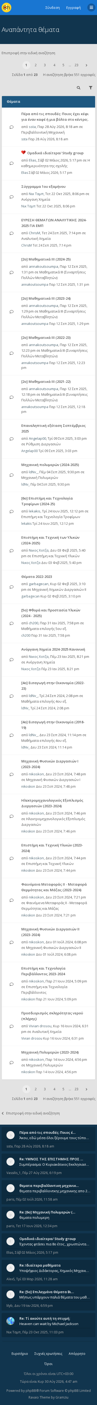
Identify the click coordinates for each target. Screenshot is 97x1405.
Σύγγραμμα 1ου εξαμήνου (43, 186)
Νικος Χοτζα (38, 550)
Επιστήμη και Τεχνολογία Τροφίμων (50, 516)
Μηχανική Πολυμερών (39, 477)
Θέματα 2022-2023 (36, 576)
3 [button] (45, 65)
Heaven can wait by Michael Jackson (48, 1323)
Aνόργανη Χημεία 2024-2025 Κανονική (53, 649)
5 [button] (63, 65)
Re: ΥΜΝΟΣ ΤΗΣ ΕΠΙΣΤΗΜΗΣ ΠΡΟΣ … (51, 1159)
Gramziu (62, 1397)
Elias (32, 160)
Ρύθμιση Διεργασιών (43, 444)
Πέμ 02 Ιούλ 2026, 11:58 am (37, 1199)
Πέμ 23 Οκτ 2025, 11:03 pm (43, 1332)
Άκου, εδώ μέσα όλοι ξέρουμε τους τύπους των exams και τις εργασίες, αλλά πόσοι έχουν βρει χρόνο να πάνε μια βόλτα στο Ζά (55, 1137)
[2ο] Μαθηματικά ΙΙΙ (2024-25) (46, 259)
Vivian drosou (40, 1026)
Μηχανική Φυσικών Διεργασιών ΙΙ (53, 947)
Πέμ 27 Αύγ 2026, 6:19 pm (42, 1173)
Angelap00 (37, 438)
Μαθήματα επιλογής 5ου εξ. (44, 628)
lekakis (34, 511)
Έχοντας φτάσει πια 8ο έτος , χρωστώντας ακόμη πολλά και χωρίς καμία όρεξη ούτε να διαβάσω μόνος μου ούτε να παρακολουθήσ (55, 1244)
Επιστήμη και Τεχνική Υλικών (55, 555)
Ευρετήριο (20, 1353)
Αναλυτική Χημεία (36, 238)
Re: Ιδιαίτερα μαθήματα (40, 1265)
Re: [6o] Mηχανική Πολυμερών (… (47, 1212)
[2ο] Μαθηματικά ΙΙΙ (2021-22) (46, 381)
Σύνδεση (53, 7)
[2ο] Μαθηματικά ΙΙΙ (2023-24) (46, 298)
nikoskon (36, 774)
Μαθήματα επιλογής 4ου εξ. (44, 701)
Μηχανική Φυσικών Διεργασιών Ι (53, 779)
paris (10, 1199)
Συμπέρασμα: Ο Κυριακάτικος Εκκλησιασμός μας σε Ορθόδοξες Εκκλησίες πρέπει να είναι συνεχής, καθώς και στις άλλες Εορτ (55, 1164)
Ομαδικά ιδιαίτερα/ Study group (55, 153)
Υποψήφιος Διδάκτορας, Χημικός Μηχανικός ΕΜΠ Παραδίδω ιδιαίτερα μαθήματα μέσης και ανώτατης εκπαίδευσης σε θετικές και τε (55, 1270)
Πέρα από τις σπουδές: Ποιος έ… (47, 1132)
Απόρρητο (77, 1353)
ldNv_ (33, 471)
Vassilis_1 (13, 1173)
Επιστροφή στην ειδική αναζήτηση (28, 53)
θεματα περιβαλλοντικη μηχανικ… (49, 1185)
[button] (86, 65)
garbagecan (38, 583)
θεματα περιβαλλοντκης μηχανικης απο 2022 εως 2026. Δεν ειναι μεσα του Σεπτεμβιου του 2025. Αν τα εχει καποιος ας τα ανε (55, 1190)
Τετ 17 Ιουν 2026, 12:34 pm (36, 1226)
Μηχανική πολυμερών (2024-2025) (50, 464)
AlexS (10, 1279)
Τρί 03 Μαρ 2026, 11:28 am (37, 1279)
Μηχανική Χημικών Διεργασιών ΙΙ (59, 589)
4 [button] (54, 65)
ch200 (33, 623)
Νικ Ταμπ (36, 193)
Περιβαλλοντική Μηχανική (43, 132)
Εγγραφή (73, 7)
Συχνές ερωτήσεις (48, 1353)
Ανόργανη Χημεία (35, 199)
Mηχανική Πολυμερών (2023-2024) (50, 1052)
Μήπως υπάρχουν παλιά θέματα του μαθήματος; (55, 1297)
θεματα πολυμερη (34, 1217)
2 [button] (36, 65)
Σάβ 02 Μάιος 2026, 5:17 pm (36, 1252)
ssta (32, 126)
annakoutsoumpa (43, 266)
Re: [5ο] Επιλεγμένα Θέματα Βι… (46, 1291)
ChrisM (34, 232)
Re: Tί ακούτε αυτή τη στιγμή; (44, 1318)
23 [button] (76, 65)
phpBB (31, 1390)
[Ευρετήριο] (6, 7)
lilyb (9, 1305)
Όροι (48, 1364)
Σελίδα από (24, 74)
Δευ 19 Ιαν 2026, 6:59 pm (33, 1305)
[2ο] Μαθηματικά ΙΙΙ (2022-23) (46, 337)
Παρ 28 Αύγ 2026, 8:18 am (34, 1146)
